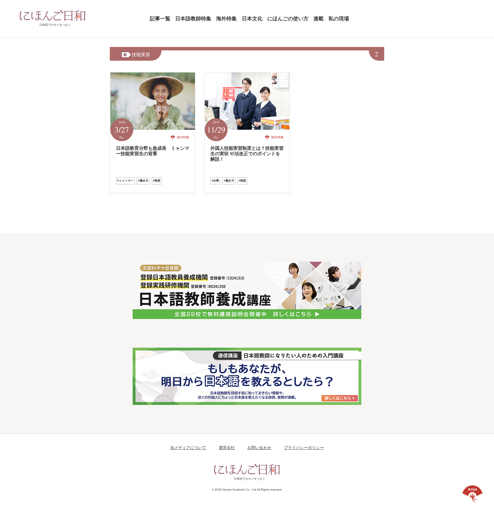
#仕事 (215, 180)
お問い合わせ (259, 448)
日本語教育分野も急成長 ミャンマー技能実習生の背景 (152, 151)
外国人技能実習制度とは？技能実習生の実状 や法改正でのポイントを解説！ (247, 154)
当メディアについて (188, 448)
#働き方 (143, 180)
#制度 (156, 180)
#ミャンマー (125, 180)
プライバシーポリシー (304, 448)
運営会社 (227, 448)
